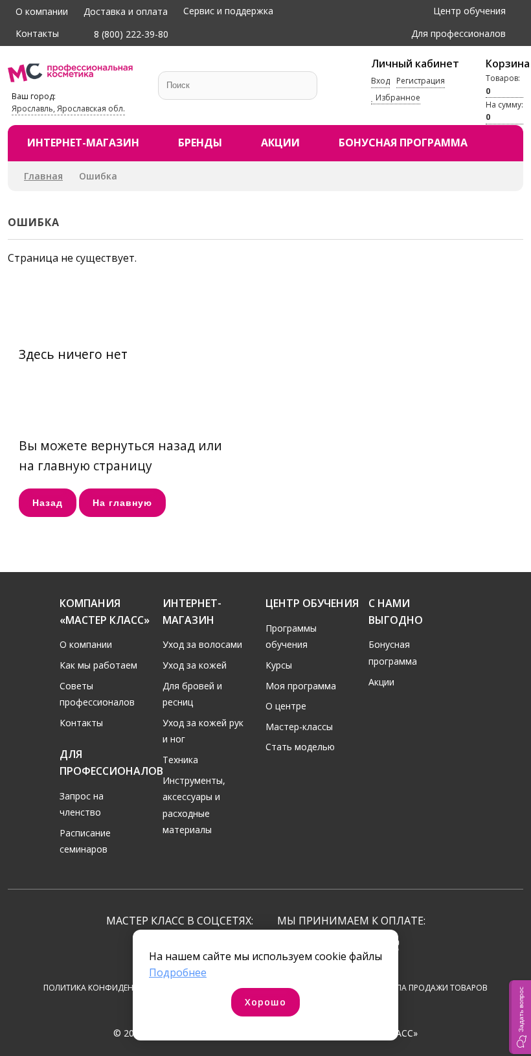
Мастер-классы (299, 726)
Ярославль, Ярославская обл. (68, 108)
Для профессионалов (458, 33)
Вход (380, 80)
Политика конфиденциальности (115, 987)
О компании (42, 11)
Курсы (279, 665)
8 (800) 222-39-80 (129, 34)
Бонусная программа (403, 142)
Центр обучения (469, 11)
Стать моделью (300, 746)
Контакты (37, 33)
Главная (43, 176)
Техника (180, 759)
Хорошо (265, 1002)
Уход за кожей (195, 665)
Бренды (200, 142)
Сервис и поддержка (228, 11)
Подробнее (178, 972)
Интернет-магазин (83, 142)
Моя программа (301, 686)
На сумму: (504, 110)
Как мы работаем (98, 665)
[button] (520, 1017)
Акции (280, 142)
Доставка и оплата (126, 11)
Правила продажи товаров (429, 987)
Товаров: (503, 84)
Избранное (397, 97)
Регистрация (420, 80)
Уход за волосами (202, 644)
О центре (286, 706)
